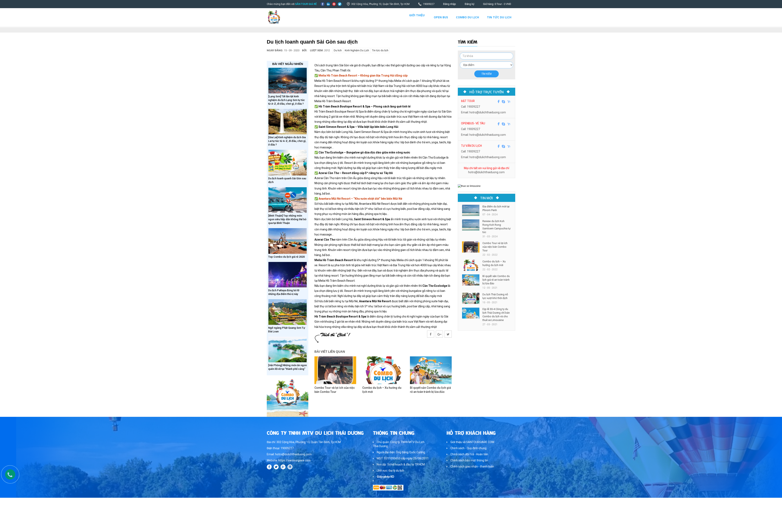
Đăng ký (469, 3)
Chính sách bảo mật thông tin (469, 460)
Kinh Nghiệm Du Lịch (357, 50)
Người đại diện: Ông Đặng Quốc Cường (401, 452)
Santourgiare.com (504, 502)
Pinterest (334, 4)
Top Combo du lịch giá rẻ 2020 (286, 256)
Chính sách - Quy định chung (468, 448)
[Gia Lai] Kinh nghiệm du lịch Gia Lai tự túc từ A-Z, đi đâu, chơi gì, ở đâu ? (287, 141)
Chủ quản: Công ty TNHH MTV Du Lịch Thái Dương (398, 444)
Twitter (340, 4)
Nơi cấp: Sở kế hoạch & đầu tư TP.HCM (401, 464)
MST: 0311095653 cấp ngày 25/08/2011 (403, 458)
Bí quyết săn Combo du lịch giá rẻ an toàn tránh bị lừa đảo (496, 280)
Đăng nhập (449, 3)
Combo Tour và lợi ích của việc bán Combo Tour (494, 247)
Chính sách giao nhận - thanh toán (472, 466)
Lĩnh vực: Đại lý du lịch (390, 470)
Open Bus (441, 17)
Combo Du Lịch (467, 17)
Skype (503, 101)
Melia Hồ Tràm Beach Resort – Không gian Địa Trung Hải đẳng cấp (363, 75)
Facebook (322, 4)
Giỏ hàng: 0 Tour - (497, 3)
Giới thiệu (417, 15)
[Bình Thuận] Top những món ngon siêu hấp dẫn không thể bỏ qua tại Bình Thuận (287, 219)
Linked (328, 4)
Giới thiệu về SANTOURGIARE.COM (472, 442)
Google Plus (283, 466)
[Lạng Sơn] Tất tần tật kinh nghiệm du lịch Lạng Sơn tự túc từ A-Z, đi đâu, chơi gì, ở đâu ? (286, 100)
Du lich (338, 50)
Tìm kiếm (486, 73)
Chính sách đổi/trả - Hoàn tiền (469, 454)
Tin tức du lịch (499, 17)
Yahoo (508, 101)
